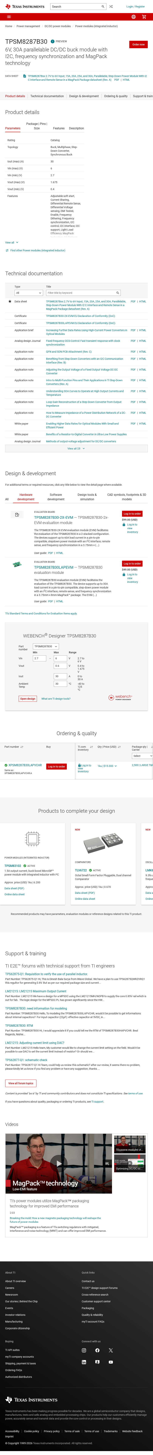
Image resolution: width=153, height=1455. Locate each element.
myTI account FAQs (93, 1321)
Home (8, 26)
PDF (116, 79)
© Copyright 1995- (18, 1443)
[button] (9, 17)
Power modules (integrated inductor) (96, 26)
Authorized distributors (18, 1376)
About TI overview (15, 1281)
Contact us (88, 1281)
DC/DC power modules (58, 26)
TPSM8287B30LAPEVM (53, 567)
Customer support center (96, 1301)
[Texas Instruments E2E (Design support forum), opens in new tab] (97, 1363)
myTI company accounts (19, 1356)
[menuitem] (133, 17)
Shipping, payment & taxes (20, 1363)
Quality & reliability (92, 1314)
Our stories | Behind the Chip (21, 1301)
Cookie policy (31, 1431)
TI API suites (12, 1349)
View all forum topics (20, 1083)
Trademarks (111, 1431)
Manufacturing (14, 1321)
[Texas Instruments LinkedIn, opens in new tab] (84, 1363)
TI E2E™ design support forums (100, 1287)
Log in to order (132, 513)
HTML (126, 79)
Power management (28, 26)
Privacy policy (52, 1431)
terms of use (135, 1093)
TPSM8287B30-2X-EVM (53, 517)
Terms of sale (72, 1431)
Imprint (9, 1436)
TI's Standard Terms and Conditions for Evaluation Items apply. (41, 613)
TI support (97, 1101)
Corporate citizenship (17, 1328)
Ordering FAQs (13, 1370)
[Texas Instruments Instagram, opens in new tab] (84, 1351)
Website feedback (132, 1431)
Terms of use (91, 1431)
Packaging (88, 1308)
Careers (9, 1287)
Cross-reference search (95, 1294)
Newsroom (11, 1294)
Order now (138, 44)
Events (9, 1308)
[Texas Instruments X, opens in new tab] (111, 1351)
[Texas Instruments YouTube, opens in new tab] (111, 1363)
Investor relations (15, 1314)
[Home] (24, 6)
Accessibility (12, 1431)
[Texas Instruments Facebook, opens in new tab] (97, 1351)
